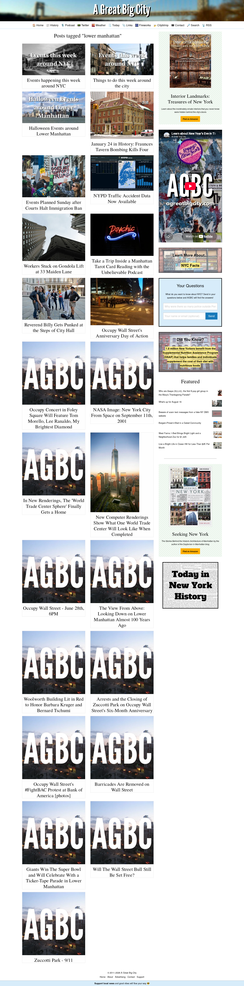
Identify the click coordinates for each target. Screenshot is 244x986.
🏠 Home (37, 25)
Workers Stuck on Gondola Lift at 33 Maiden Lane (54, 269)
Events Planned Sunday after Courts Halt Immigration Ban (53, 205)
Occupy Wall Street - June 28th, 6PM (53, 611)
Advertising (120, 976)
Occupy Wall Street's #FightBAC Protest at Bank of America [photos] (53, 790)
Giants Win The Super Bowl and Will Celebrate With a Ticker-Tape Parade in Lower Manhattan (53, 877)
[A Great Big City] (122, 10)
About (110, 976)
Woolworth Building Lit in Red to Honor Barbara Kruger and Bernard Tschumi (54, 704)
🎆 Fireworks (143, 25)
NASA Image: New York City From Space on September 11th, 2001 (122, 415)
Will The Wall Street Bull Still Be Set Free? (122, 872)
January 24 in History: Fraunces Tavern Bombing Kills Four (122, 147)
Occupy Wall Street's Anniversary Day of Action (122, 333)
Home (102, 976)
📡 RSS (207, 25)
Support (140, 976)
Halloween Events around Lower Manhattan (53, 131)
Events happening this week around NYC (53, 83)
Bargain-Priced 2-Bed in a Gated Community (180, 422)
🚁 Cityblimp (160, 25)
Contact (131, 976)
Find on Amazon (190, 118)
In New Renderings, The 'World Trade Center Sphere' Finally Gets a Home (53, 506)
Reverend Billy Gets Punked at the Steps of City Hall (53, 327)
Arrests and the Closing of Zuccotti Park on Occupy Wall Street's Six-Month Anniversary (122, 704)
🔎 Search (193, 25)
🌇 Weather (99, 25)
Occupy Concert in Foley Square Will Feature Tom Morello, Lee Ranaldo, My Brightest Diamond (54, 418)
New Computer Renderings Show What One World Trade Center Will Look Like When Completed (121, 525)
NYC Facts (190, 265)
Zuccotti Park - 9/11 (53, 960)
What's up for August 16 (170, 401)
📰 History (52, 25)
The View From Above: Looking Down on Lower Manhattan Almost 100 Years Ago (122, 616)
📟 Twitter (83, 25)
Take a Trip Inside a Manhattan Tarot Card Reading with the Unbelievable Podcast (122, 266)
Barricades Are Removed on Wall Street (122, 787)
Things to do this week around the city (122, 83)
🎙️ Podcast (68, 25)
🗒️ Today (114, 25)
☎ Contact (177, 25)
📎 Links (127, 25)
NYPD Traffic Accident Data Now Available (121, 198)
